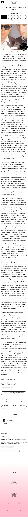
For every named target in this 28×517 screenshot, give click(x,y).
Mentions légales (14, 485)
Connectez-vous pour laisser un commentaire (10, 451)
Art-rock (9, 384)
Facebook (7, 379)
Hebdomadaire (9, 420)
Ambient (3, 384)
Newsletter (14, 496)
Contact (14, 493)
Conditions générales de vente (14, 489)
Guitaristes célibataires (6, 390)
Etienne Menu (19, 51)
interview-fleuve (19, 367)
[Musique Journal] (2, 2)
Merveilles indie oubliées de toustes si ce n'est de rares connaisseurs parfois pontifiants (14, 393)
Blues (14, 384)
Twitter (11, 379)
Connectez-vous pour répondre (7, 447)
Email (14, 379)
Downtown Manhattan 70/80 (7, 387)
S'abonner (14, 47)
